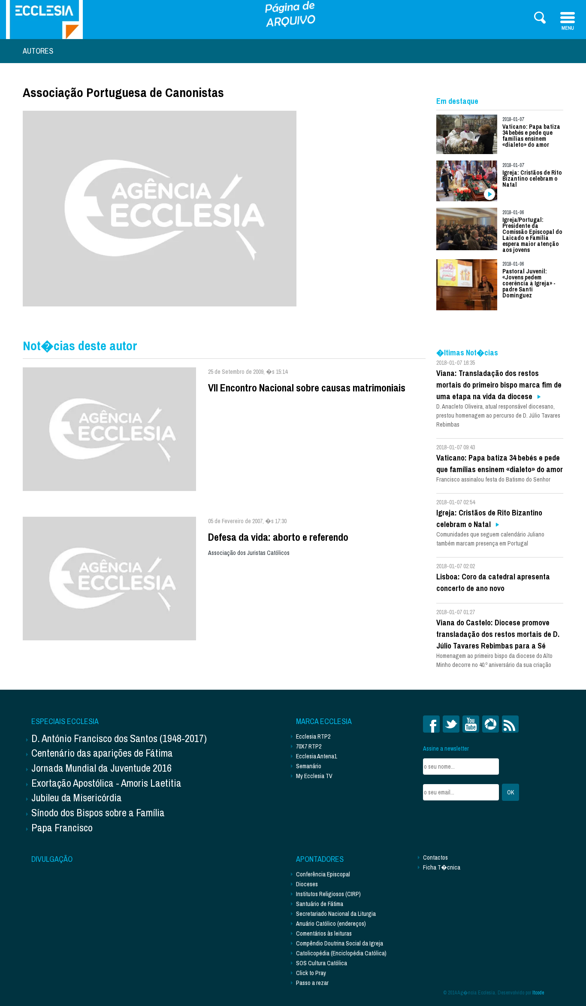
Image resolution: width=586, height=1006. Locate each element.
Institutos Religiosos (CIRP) (328, 894)
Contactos (435, 857)
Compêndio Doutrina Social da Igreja (339, 943)
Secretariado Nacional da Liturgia (336, 914)
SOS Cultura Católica (321, 963)
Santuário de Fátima (319, 904)
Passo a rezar (312, 983)
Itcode (538, 992)
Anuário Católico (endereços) (331, 923)
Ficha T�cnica (441, 867)
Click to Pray (311, 973)
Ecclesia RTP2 (313, 736)
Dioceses (307, 884)
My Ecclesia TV (314, 776)
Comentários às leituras (324, 933)
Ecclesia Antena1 (316, 756)
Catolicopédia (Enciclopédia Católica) (341, 953)
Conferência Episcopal (323, 874)
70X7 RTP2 (308, 746)
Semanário (308, 766)
